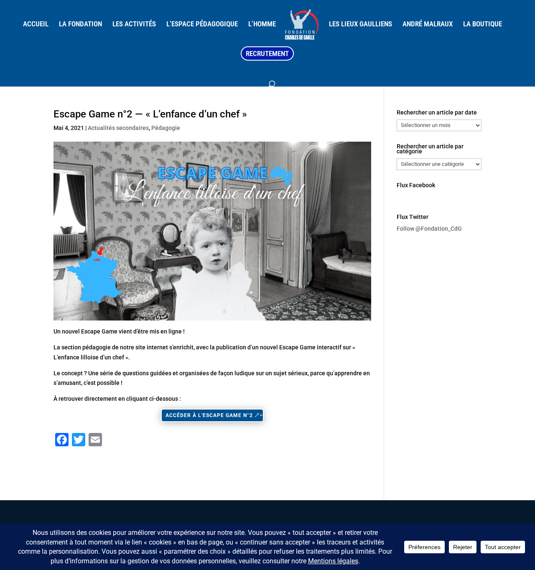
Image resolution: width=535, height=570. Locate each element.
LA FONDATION (80, 24)
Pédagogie (165, 128)
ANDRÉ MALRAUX (428, 24)
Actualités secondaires (118, 128)
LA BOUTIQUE (482, 24)
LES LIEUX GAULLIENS (360, 24)
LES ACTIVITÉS (134, 24)
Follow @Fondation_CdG (429, 228)
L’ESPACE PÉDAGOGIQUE (202, 24)
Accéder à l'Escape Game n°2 (209, 415)
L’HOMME (262, 24)
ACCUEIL (35, 24)
